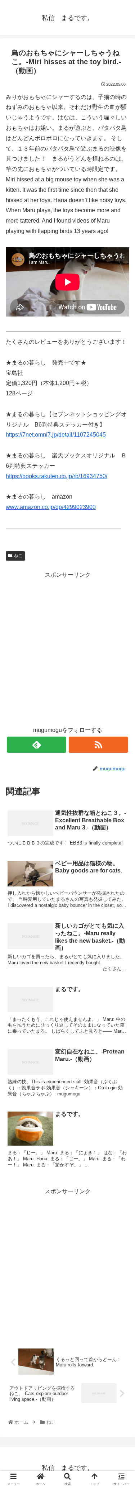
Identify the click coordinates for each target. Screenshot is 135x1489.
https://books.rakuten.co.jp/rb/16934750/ (56, 476)
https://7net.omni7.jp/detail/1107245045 (56, 435)
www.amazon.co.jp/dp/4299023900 (51, 507)
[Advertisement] (67, 647)
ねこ (18, 555)
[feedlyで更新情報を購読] (36, 745)
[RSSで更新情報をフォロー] (98, 745)
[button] (120, 929)
